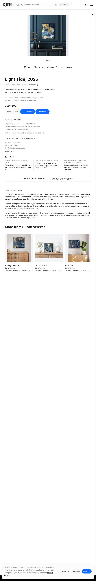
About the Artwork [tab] (33, 178)
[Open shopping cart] (86, 4)
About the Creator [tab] (62, 178)
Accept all (86, 571)
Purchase (42, 112)
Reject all (76, 571)
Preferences (65, 571)
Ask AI (65, 5)
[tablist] (48, 179)
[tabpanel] (48, 201)
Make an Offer (12, 112)
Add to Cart (29, 112)
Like (28, 67)
